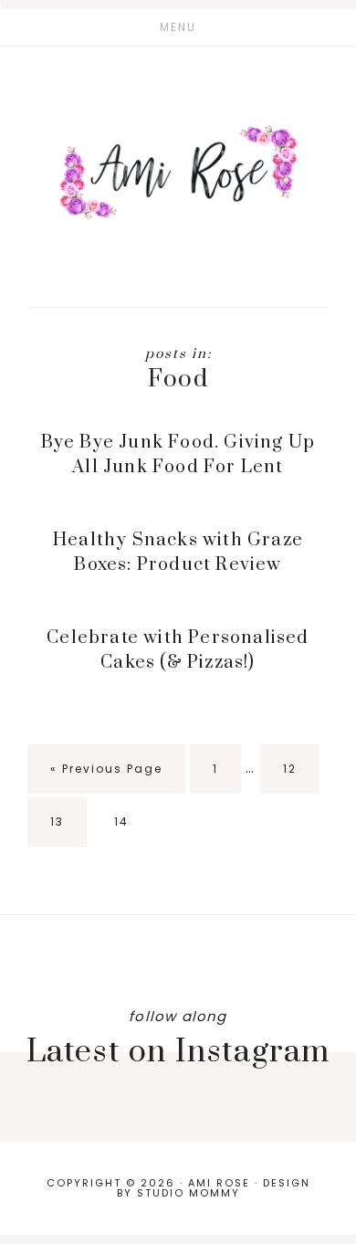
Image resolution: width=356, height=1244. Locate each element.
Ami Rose (178, 171)
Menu (178, 27)
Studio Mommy (188, 1193)
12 (301, 777)
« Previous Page (106, 777)
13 (68, 830)
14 (133, 830)
